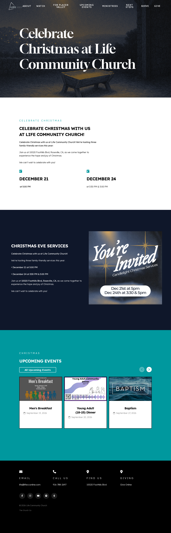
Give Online (126, 484)
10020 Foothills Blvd (97, 484)
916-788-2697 (59, 484)
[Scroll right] (149, 369)
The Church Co (25, 510)
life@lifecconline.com (29, 484)
